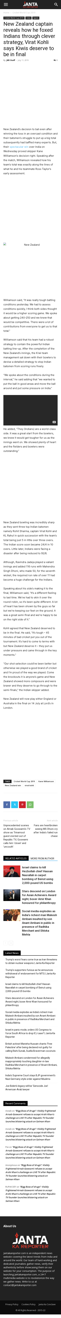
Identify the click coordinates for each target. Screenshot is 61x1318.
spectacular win (19, 146)
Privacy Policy (11, 1304)
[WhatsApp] (30, 804)
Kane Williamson (46, 781)
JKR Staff (10, 60)
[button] (5, 4)
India (28, 18)
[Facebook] (6, 804)
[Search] (56, 4)
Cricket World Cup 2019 (24, 12)
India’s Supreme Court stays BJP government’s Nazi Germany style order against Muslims (30, 1077)
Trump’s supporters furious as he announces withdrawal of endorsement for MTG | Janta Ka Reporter (30, 973)
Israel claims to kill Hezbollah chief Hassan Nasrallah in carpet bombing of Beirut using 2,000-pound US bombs (37, 875)
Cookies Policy (28, 1304)
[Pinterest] (22, 804)
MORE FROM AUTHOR (42, 858)
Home (6, 12)
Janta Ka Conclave (47, 1304)
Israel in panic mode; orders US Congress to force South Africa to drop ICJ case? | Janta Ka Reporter (30, 1033)
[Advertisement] (30, 94)
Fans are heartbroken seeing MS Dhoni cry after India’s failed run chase (46, 831)
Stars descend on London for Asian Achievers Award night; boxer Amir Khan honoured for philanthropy (29, 1002)
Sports (35, 18)
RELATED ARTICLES (16, 858)
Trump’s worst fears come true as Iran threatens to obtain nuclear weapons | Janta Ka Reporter (31, 961)
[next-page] (11, 943)
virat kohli (29, 785)
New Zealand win (13, 785)
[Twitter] (14, 804)
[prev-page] (5, 943)
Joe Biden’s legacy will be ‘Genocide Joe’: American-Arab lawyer (26, 1088)
